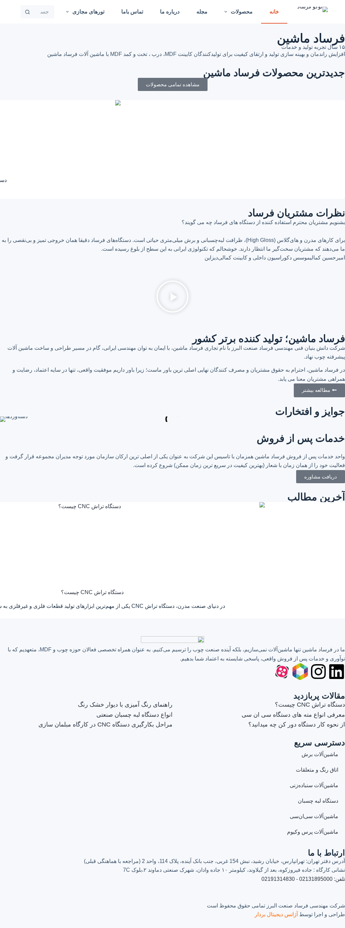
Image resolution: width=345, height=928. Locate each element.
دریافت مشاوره (320, 477)
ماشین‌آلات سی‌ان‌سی (314, 816)
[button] (172, 298)
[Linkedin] (336, 671)
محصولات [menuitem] (242, 11)
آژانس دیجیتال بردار (276, 914)
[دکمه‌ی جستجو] (27, 12)
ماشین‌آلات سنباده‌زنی (314, 785)
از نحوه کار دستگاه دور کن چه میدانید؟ (296, 724)
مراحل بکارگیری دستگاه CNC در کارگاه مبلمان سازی (105, 724)
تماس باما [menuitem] (132, 11)
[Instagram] (318, 671)
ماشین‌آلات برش (320, 754)
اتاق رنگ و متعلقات (317, 770)
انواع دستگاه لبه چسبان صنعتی (134, 714)
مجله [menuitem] (202, 11)
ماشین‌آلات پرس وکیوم (312, 832)
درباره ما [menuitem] (170, 11)
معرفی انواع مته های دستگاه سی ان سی (293, 714)
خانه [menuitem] (274, 11)
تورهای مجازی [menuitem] (88, 11)
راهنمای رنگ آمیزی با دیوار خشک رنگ (125, 704)
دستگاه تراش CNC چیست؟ (92, 592)
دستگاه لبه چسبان (318, 801)
